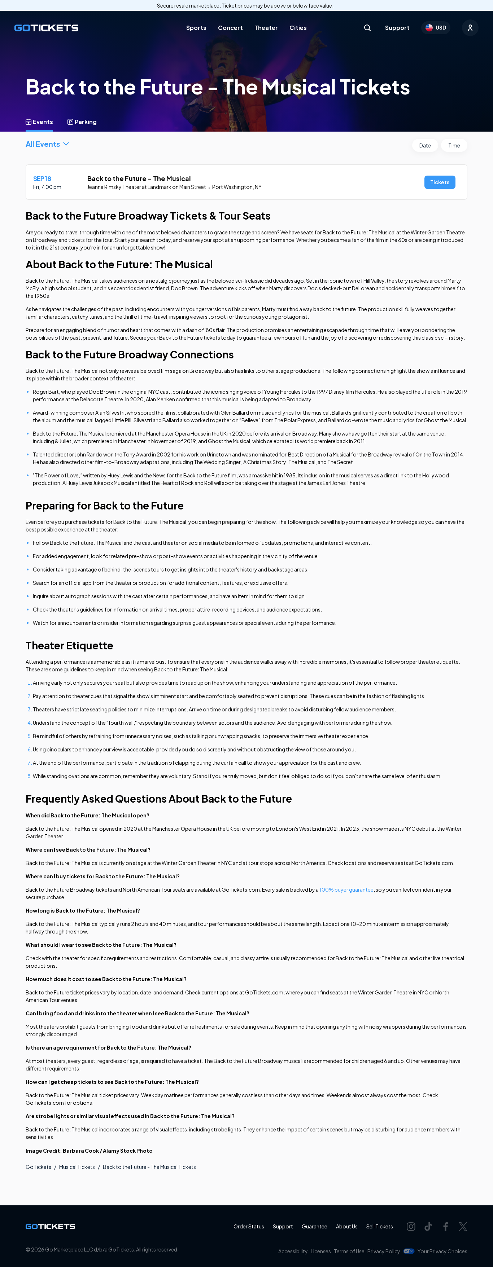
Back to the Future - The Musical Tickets (149, 1167)
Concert (230, 27)
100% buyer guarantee (346, 889)
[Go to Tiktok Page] (428, 1226)
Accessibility (293, 1251)
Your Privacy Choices (442, 1251)
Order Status (249, 1226)
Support (397, 27)
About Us (347, 1226)
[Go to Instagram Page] (411, 1226)
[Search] (367, 28)
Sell (379, 1226)
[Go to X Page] (463, 1226)
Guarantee (314, 1226)
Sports (196, 27)
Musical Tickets (77, 1167)
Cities (298, 27)
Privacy (383, 1251)
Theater (266, 27)
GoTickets (38, 1167)
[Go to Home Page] (46, 28)
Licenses (321, 1251)
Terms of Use (349, 1251)
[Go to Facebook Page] (445, 1226)
